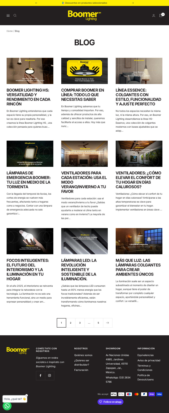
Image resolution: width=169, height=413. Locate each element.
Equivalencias (145, 355)
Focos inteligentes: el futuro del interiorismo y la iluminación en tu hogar (28, 269)
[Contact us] (7, 405)
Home (10, 31)
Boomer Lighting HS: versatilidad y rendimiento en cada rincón (28, 97)
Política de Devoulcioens (145, 377)
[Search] (15, 15)
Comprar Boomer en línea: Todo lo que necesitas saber (82, 95)
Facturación (81, 370)
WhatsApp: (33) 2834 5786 (118, 379)
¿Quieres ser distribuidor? (81, 362)
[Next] (107, 322)
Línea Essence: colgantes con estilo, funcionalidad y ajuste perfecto (138, 97)
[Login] (153, 15)
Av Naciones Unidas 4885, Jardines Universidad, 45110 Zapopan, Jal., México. (117, 364)
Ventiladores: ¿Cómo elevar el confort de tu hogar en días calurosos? (138, 180)
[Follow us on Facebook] (40, 375)
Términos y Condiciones (144, 368)
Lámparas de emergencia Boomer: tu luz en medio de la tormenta (29, 180)
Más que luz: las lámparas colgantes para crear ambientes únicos (138, 267)
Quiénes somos (83, 355)
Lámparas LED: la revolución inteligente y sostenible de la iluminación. (78, 269)
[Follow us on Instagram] (49, 375)
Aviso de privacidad (148, 360)
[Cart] (160, 15)
